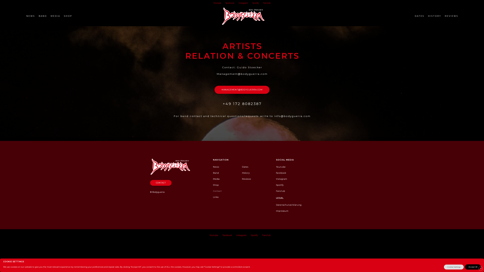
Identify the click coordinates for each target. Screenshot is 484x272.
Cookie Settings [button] (453, 267)
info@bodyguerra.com (292, 116)
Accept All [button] (472, 267)
